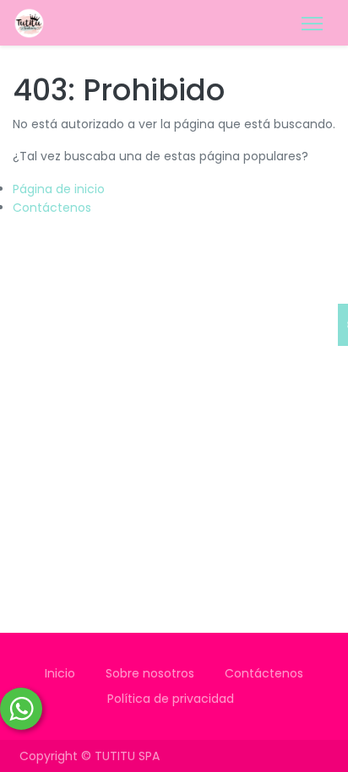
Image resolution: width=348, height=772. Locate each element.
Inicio (60, 673)
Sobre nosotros (150, 673)
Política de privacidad (174, 698)
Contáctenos (52, 207)
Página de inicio (59, 189)
